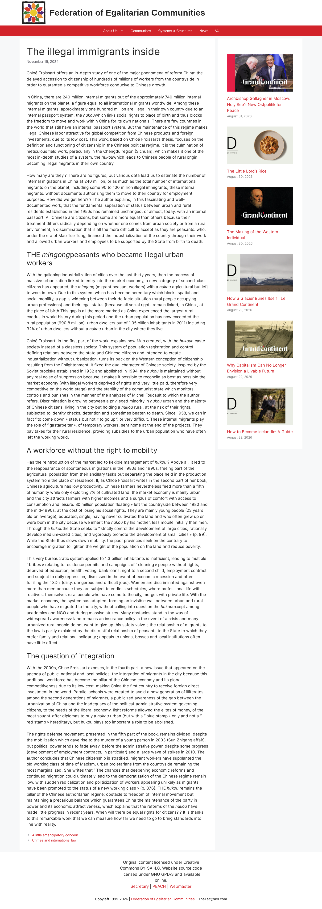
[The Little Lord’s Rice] (260, 161)
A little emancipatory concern (55, 835)
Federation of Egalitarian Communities (127, 12)
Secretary (140, 886)
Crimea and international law (54, 840)
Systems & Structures (175, 31)
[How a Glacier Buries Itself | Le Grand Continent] (260, 288)
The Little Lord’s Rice (247, 171)
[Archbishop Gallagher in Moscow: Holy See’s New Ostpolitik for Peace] (260, 88)
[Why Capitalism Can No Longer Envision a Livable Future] (260, 355)
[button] (217, 30)
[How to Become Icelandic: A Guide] (260, 421)
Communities (141, 31)
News (203, 31)
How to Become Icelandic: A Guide (260, 431)
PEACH (159, 886)
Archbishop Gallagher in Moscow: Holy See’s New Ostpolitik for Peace (258, 104)
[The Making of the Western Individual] (260, 221)
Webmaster (180, 886)
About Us (110, 31)
